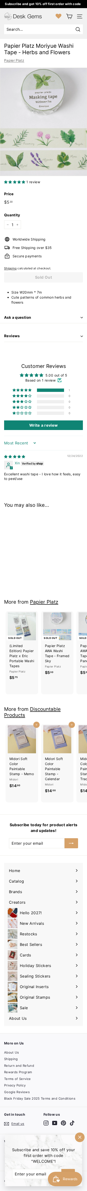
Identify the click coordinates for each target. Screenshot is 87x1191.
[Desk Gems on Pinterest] (63, 1123)
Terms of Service (17, 1079)
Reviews (12, 336)
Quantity (12, 215)
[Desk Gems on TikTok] (72, 1123)
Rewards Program (18, 1072)
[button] (15, 182)
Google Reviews (17, 1092)
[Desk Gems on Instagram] (46, 1123)
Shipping (10, 268)
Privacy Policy (15, 1085)
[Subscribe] (71, 843)
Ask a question (17, 317)
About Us (11, 1052)
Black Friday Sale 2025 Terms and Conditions (39, 1098)
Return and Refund (19, 1065)
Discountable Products (32, 712)
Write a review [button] (43, 425)
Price (9, 194)
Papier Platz (14, 60)
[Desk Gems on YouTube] (54, 1123)
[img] (14, 456)
